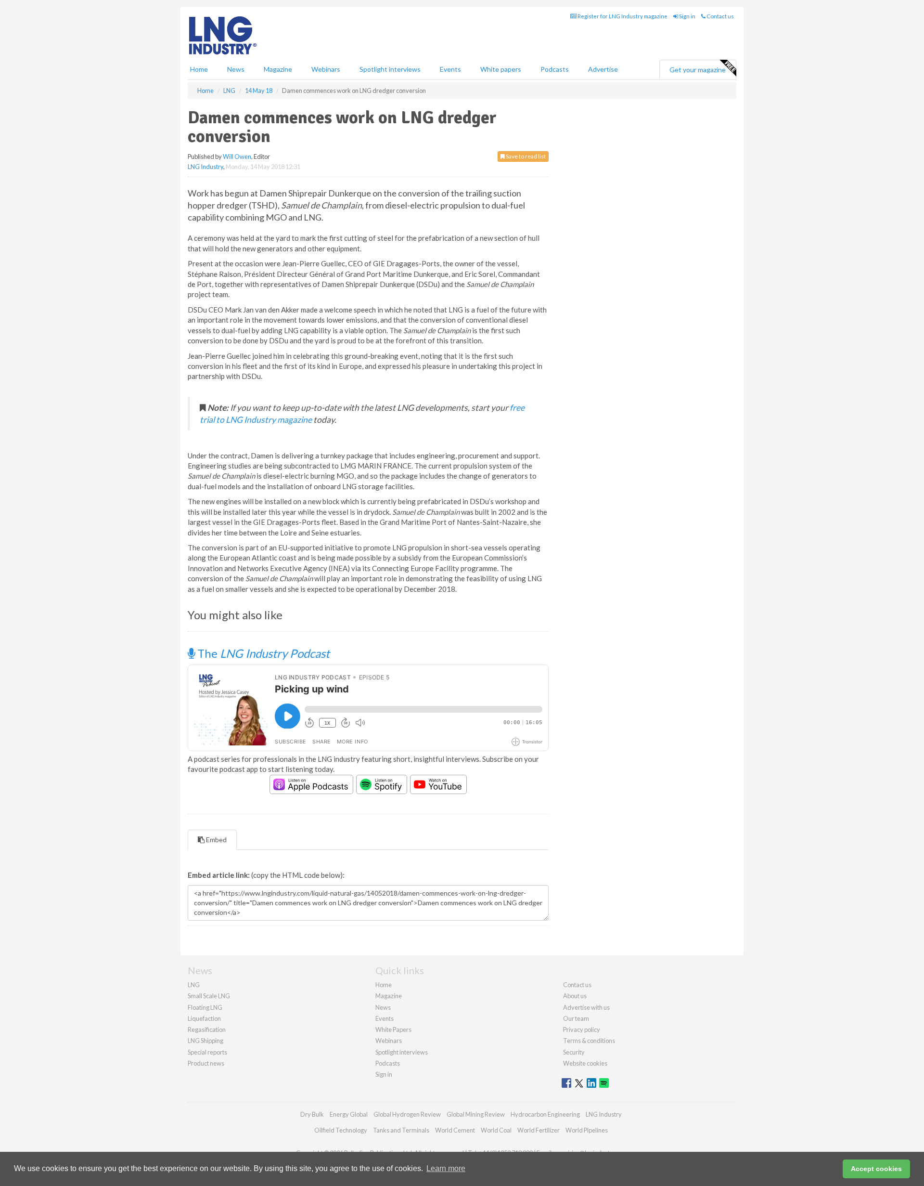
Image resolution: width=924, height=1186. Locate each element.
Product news (206, 1063)
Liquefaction (204, 1018)
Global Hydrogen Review (407, 1114)
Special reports (207, 1052)
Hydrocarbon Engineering (545, 1114)
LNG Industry (205, 166)
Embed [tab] (216, 839)
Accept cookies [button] (876, 1169)
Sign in (686, 16)
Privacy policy (581, 1029)
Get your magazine (697, 69)
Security (574, 1052)
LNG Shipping (205, 1040)
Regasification (207, 1029)
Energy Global (349, 1114)
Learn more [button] (445, 1168)
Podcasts (554, 69)
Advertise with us (586, 1007)
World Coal (496, 1130)
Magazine (278, 69)
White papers (500, 69)
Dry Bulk (312, 1114)
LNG (194, 985)
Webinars (325, 69)
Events (450, 69)
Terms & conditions (589, 1040)
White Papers (393, 1029)
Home (199, 69)
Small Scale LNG (209, 996)
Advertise (603, 69)
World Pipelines (586, 1130)
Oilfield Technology (340, 1130)
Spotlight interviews (390, 69)
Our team (576, 1018)
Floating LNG (205, 1007)
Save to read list (525, 156)
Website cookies (585, 1063)
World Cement (455, 1130)
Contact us (720, 16)
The (262, 653)
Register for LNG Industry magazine (622, 16)
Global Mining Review (476, 1114)
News (383, 1007)
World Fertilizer (538, 1130)
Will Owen (237, 156)
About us (575, 996)
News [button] (235, 69)
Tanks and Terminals (401, 1130)
